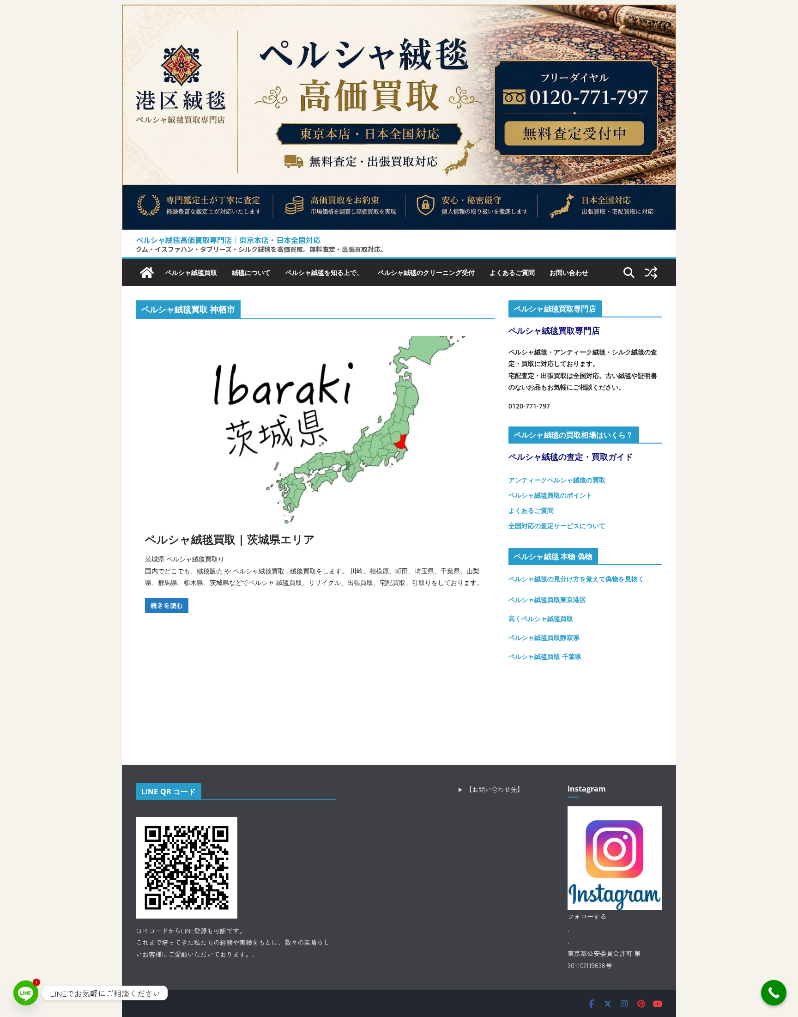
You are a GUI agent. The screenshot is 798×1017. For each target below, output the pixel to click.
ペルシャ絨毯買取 (191, 272)
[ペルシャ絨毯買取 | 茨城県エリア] (315, 430)
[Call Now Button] (773, 992)
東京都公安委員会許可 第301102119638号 (604, 959)
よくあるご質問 (512, 272)
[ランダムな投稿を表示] (651, 273)
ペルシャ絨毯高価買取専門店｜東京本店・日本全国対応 (228, 239)
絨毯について (251, 272)
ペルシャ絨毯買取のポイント (550, 495)
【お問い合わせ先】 (495, 789)
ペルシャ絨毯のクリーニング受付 (426, 272)
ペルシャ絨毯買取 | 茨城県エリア (230, 539)
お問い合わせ (569, 272)
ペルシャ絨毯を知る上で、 (324, 272)
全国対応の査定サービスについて (556, 525)
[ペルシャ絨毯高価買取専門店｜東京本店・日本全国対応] (399, 11)
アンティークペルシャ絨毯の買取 (556, 479)
